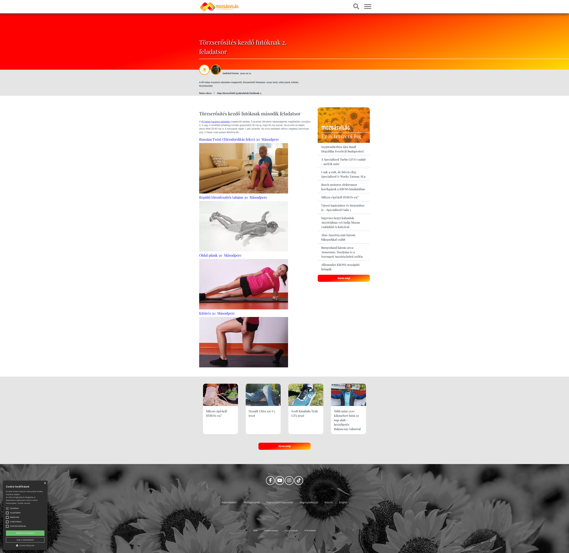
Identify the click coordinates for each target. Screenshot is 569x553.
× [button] (45, 483)
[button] (25, 545)
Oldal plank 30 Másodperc (220, 255)
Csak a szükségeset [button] (25, 540)
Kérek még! (344, 278)
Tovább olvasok (23, 503)
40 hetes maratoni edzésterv (216, 121)
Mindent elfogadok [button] (25, 533)
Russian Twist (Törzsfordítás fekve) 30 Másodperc (239, 139)
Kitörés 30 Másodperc (217, 313)
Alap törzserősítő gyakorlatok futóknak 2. (239, 93)
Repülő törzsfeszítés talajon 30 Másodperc (233, 197)
